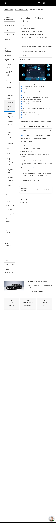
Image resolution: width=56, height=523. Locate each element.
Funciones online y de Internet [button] (9, 244)
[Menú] (5, 3)
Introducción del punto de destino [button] (9, 87)
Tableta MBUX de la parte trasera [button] (9, 265)
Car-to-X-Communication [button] (10, 214)
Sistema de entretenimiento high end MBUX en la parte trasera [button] (9, 272)
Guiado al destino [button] (8, 195)
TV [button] (5, 256)
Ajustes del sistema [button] (7, 40)
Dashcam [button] (8, 236)
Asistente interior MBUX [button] (9, 29)
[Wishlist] (39, 3)
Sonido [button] (6, 260)
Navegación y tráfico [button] (8, 60)
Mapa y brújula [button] (9, 227)
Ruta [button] (7, 191)
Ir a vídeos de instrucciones (35, 291)
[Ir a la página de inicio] (28, 3)
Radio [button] (6, 253)
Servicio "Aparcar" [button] (8, 231)
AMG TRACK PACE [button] (9, 45)
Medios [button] (6, 249)
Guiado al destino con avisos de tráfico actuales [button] (9, 207)
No (44, 189)
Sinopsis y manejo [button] (9, 25)
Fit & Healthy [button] (8, 55)
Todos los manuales (8, 9)
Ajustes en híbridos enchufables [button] (8, 50)
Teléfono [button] (7, 240)
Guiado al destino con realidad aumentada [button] (9, 221)
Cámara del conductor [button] (7, 35)
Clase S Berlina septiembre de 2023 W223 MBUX (21, 9)
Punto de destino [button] (8, 200)
